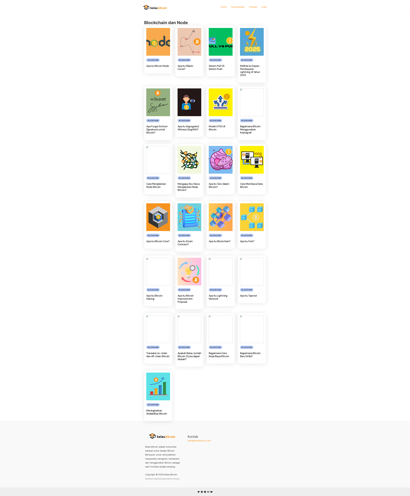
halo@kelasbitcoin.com (199, 440)
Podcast (253, 7)
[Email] (208, 492)
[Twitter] (199, 492)
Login (264, 7)
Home (224, 7)
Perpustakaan (238, 7)
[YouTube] (211, 492)
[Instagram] (202, 492)
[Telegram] (205, 492)
